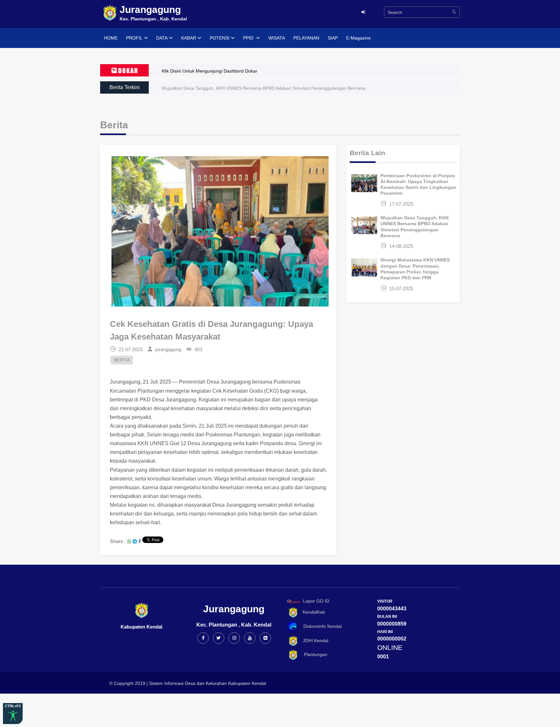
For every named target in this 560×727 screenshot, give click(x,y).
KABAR (188, 37)
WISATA (276, 37)
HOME (111, 37)
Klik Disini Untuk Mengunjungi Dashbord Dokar (209, 71)
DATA (162, 37)
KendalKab (312, 612)
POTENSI (219, 37)
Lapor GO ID (316, 601)
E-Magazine (358, 37)
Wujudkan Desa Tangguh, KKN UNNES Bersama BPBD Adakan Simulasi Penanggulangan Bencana (264, 88)
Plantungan (313, 654)
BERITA (122, 360)
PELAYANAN (306, 37)
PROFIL (134, 37)
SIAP (333, 37)
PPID (249, 37)
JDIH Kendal (313, 640)
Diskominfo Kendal (320, 626)
